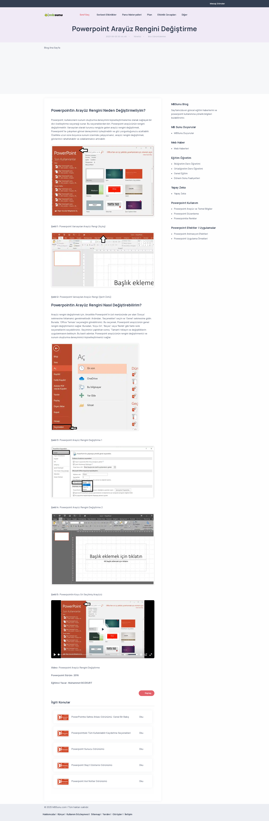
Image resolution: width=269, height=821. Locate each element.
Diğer (184, 14)
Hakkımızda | (49, 814)
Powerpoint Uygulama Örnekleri (191, 238)
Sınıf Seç (84, 14)
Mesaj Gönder (217, 3)
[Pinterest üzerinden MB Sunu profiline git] (223, 15)
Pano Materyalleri (132, 14)
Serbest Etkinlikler (106, 14)
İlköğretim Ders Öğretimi (187, 163)
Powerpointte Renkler (185, 218)
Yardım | (107, 814)
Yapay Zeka (180, 193)
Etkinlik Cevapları (166, 14)
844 (157, 36)
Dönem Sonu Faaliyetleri (187, 178)
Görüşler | (118, 814)
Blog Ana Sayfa (52, 47)
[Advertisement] (134, 74)
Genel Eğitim (181, 173)
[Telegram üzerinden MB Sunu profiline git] (214, 15)
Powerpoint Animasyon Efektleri (191, 233)
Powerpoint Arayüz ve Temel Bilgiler (193, 208)
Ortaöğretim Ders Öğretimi (188, 168)
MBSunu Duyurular (184, 133)
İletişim (128, 814)
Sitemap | (96, 814)
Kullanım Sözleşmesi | (78, 814)
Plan (149, 14)
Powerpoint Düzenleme (186, 213)
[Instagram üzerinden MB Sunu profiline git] (218, 15)
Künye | (61, 814)
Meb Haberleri (181, 148)
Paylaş (148, 693)
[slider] (87, 654)
